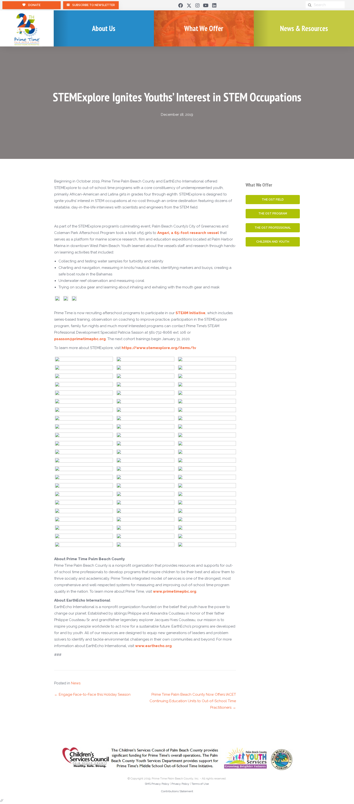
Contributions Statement (177, 791)
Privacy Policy (180, 783)
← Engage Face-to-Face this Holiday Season (92, 694)
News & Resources (304, 28)
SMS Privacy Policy (157, 783)
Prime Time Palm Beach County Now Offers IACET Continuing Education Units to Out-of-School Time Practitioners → (193, 701)
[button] (180, 5)
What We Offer (203, 28)
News (75, 683)
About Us (103, 28)
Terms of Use (200, 783)
